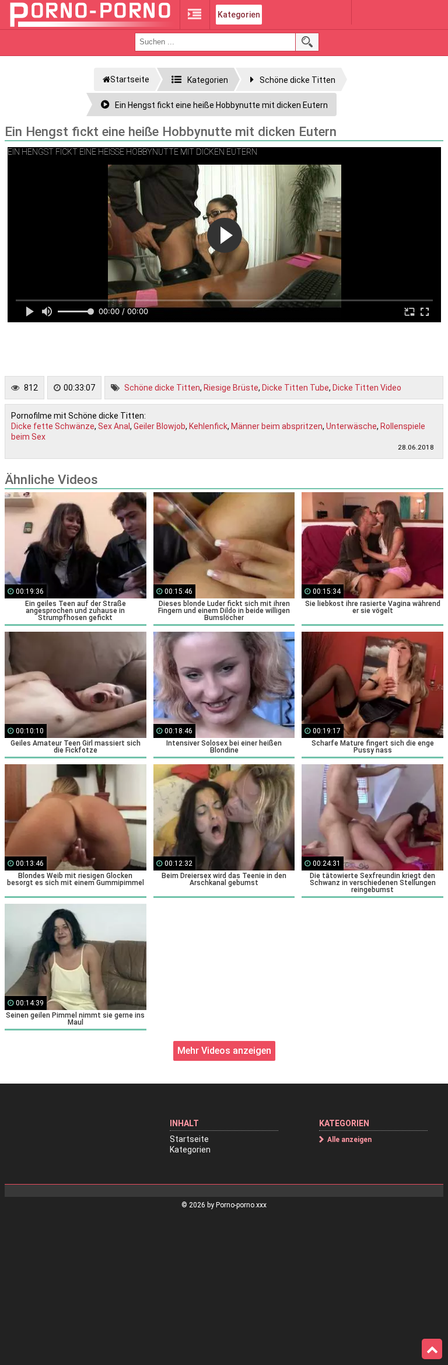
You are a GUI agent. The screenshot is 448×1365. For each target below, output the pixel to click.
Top (432, 1349)
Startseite (189, 1139)
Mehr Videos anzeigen (224, 1050)
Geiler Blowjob (160, 426)
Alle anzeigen (349, 1140)
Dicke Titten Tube (295, 387)
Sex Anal (114, 426)
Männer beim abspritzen (277, 426)
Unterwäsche (351, 426)
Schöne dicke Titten (162, 387)
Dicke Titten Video (366, 387)
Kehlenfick (208, 426)
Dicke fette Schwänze (52, 426)
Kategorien (239, 14)
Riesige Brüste (231, 387)
